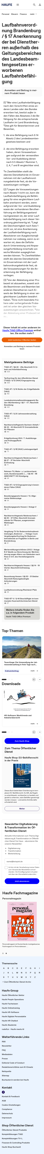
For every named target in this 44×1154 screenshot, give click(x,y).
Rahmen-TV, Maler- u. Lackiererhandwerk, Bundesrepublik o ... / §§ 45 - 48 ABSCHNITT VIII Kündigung (20, 473)
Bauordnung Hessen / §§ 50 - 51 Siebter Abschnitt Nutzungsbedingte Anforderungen (21, 578)
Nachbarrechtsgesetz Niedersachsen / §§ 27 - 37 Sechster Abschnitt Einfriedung (21, 460)
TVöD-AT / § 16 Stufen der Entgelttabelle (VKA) (22, 390)
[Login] (40, 4)
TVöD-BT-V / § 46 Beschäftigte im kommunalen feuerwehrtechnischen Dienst (21, 599)
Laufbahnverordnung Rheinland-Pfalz (20, 590)
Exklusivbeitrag (12, 671)
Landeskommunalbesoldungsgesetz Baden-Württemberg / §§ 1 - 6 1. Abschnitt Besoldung (21, 402)
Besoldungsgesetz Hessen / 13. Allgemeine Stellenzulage (20, 497)
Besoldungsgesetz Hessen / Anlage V (20, 507)
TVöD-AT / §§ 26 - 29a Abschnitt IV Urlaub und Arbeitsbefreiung (21, 368)
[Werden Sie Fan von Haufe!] (3, 1092)
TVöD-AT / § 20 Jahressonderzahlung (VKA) (20, 414)
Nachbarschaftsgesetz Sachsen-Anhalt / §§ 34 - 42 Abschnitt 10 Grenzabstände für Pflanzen (21, 427)
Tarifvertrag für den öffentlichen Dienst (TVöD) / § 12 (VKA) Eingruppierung (21, 379)
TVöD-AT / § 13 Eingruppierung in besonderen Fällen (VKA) (21, 486)
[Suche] (34, 4)
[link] (5, 14)
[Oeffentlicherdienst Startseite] (7, 5)
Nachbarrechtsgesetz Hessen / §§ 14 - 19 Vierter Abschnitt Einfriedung (22, 566)
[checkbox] (6, 867)
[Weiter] (40, 679)
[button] (22, 340)
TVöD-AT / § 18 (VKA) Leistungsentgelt (21, 449)
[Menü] (17, 4)
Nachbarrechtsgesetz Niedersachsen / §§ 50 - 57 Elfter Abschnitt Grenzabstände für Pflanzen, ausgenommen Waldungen (21, 519)
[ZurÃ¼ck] (34, 679)
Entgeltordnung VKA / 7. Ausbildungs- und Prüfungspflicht (20, 439)
